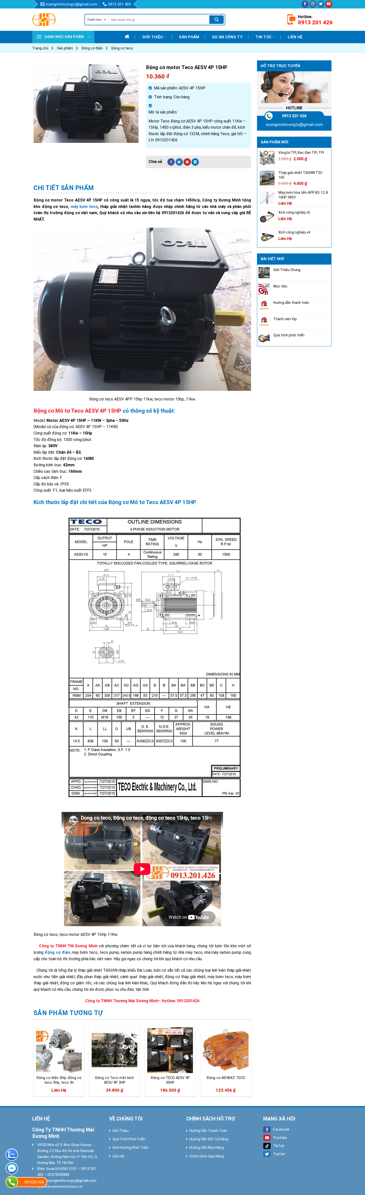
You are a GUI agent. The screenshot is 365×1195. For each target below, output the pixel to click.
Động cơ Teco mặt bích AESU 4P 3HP (114, 1080)
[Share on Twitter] (179, 162)
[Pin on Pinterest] (187, 162)
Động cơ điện (92, 48)
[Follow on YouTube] (328, 4)
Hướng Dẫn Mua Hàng (206, 1148)
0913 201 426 (294, 116)
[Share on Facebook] (171, 162)
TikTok (278, 1146)
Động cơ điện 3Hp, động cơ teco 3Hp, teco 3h (58, 1080)
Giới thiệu (152, 37)
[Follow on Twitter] (321, 4)
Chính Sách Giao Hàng (206, 1156)
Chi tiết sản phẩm (64, 188)
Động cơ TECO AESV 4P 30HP (170, 1080)
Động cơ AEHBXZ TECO (226, 1078)
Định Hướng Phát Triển (130, 1148)
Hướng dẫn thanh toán (291, 303)
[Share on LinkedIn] (195, 162)
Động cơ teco (122, 48)
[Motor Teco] (54, 19)
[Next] (251, 1062)
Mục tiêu (280, 286)
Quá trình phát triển (288, 335)
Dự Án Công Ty (227, 37)
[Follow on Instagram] (313, 4)
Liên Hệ (118, 1156)
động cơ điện (57, 952)
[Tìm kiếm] (216, 19)
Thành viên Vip (285, 319)
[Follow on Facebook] (305, 4)
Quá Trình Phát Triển (128, 1139)
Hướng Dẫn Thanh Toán (208, 1131)
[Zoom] (40, 137)
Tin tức (263, 37)
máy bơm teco (84, 206)
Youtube (280, 1137)
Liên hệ (295, 37)
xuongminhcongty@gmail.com (294, 124)
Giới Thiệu (120, 1131)
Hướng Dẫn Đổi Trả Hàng (208, 1139)
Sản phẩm (189, 37)
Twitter (279, 1154)
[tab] (64, 188)
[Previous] (33, 1062)
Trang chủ (40, 48)
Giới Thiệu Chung (286, 270)
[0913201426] (11, 1182)
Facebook (281, 1129)
